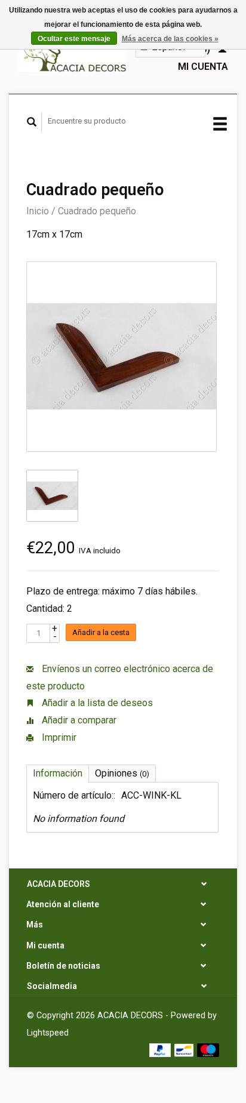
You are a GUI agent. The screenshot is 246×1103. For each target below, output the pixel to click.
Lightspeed (48, 1033)
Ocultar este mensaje (74, 39)
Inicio (37, 211)
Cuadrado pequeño (97, 211)
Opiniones (122, 773)
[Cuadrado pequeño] (121, 356)
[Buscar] (32, 122)
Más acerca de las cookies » (170, 39)
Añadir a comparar (77, 720)
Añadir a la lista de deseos (96, 702)
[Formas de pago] (161, 1049)
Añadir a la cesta (101, 632)
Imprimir (57, 737)
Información (57, 773)
